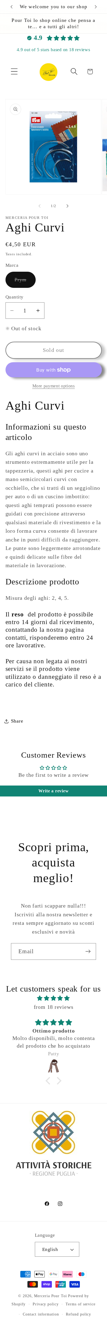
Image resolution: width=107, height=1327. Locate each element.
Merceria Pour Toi (50, 1296)
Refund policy (78, 1314)
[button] (14, 71)
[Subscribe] (88, 951)
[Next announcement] (96, 7)
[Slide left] (39, 206)
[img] (53, 998)
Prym (25, 282)
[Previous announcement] (11, 7)
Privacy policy (46, 1304)
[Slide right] (67, 206)
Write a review (53, 791)
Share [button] (17, 721)
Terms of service (80, 1304)
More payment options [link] (53, 386)
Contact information (41, 1314)
